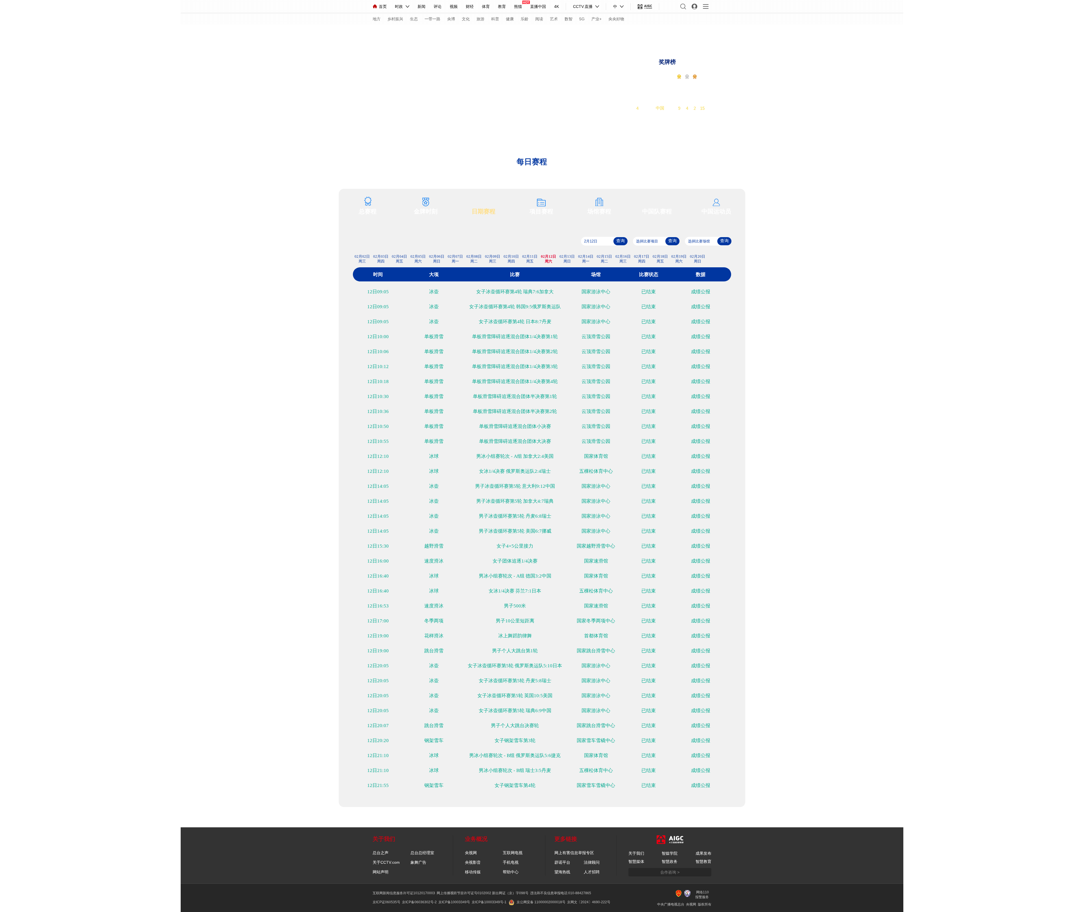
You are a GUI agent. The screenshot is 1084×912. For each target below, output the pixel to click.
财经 (470, 6)
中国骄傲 (387, 33)
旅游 (480, 19)
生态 (414, 19)
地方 (377, 19)
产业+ (596, 19)
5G (582, 19)
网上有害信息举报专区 (574, 852)
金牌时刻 (426, 211)
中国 (660, 108)
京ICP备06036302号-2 (419, 902)
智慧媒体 (636, 861)
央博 (451, 19)
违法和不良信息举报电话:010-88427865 (560, 893)
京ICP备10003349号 (454, 902)
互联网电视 (513, 852)
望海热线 (562, 872)
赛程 (360, 33)
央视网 (471, 852)
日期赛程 (483, 211)
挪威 (660, 86)
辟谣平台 (562, 862)
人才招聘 (592, 872)
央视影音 (473, 862)
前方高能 (733, 34)
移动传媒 (473, 872)
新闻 (421, 6)
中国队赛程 (657, 211)
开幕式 (468, 33)
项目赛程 (541, 211)
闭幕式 (490, 33)
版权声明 (596, 33)
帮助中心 (511, 872)
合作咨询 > (669, 872)
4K (556, 6)
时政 (399, 6)
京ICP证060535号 (386, 902)
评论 (438, 6)
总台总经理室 (422, 852)
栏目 (509, 33)
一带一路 (432, 19)
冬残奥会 (570, 33)
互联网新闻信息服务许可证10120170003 (404, 893)
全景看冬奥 (441, 33)
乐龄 (524, 19)
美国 (660, 100)
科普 (495, 19)
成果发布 (703, 853)
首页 (383, 6)
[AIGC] (645, 6)
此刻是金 (413, 33)
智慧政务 (670, 861)
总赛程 (368, 211)
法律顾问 (592, 862)
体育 (486, 6)
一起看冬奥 (678, 34)
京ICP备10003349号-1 (489, 902)
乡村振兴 (395, 19)
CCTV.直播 (583, 6)
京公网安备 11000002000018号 (541, 902)
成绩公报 (700, 291)
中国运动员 (716, 211)
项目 (531, 33)
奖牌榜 (667, 62)
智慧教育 (703, 861)
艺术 (554, 19)
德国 (660, 93)
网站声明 (380, 872)
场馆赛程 (599, 211)
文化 (466, 19)
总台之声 (380, 852)
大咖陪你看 (649, 34)
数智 (568, 19)
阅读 (539, 19)
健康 (510, 19)
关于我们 (636, 853)
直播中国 (538, 6)
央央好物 (616, 19)
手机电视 (511, 862)
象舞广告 (418, 862)
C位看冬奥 (706, 34)
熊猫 (518, 6)
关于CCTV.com (386, 862)
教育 (502, 6)
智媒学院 (670, 853)
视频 (454, 6)
